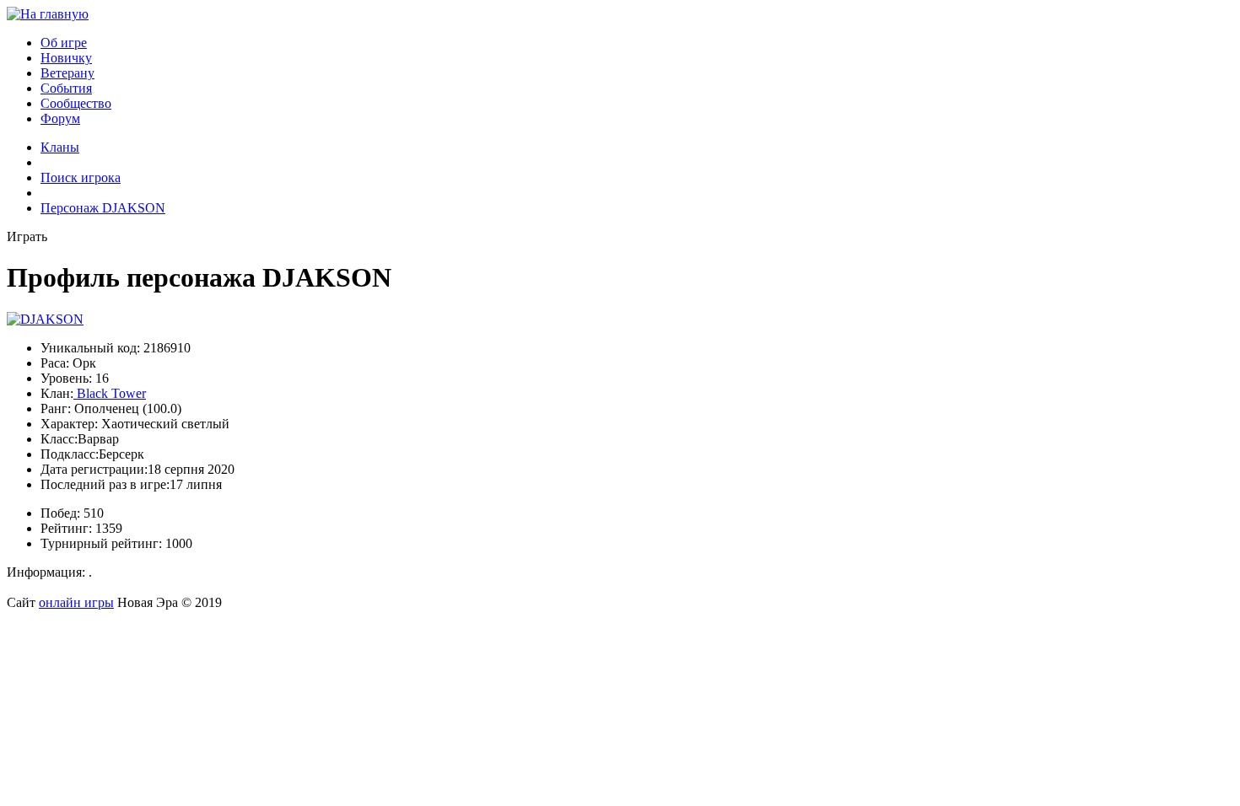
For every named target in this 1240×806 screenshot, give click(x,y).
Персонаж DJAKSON (102, 208)
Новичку (66, 58)
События (66, 88)
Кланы (59, 147)
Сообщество (75, 103)
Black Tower (109, 393)
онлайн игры (76, 602)
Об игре (63, 42)
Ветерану (67, 73)
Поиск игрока (80, 177)
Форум (60, 118)
